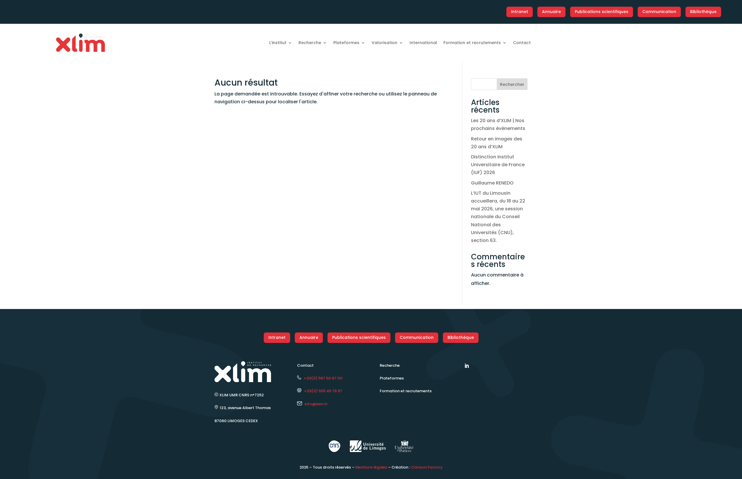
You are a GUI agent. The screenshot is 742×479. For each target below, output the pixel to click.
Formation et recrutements (472, 43)
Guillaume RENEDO (492, 183)
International (423, 43)
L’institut (277, 43)
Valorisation (384, 43)
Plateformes (346, 43)
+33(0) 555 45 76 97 (321, 391)
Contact (522, 43)
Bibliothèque (703, 12)
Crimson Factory (426, 467)
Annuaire (551, 12)
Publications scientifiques (601, 12)
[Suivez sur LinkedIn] (466, 365)
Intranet (519, 12)
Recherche (310, 43)
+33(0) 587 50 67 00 (322, 378)
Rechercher (512, 84)
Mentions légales (371, 467)
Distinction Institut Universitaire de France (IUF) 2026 (498, 164)
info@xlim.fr (316, 404)
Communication (659, 12)
